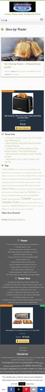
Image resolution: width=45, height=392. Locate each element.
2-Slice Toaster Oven (20, 169)
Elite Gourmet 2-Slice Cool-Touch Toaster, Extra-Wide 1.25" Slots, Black (23, 117)
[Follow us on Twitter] (6, 20)
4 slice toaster (31, 169)
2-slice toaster (8, 169)
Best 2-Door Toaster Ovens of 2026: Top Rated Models (23, 302)
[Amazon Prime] (23, 120)
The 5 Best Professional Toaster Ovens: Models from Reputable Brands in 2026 (23, 287)
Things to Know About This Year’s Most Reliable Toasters (23, 257)
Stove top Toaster (20, 71)
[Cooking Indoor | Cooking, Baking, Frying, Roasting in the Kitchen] (22, 7)
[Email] (34, 389)
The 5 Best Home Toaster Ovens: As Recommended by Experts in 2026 (23, 284)
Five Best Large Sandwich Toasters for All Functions (23, 272)
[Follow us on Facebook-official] (4, 20)
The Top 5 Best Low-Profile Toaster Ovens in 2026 (23, 290)
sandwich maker (15, 195)
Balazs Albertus (18, 219)
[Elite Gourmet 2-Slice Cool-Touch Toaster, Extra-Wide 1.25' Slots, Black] (22, 103)
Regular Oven (23, 192)
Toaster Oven (10, 202)
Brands (35, 172)
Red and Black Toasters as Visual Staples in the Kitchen (23, 252)
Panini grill (28, 185)
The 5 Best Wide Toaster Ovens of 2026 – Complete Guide (22, 282)
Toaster (8, 71)
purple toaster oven (7, 192)
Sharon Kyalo (37, 71)
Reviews (32, 192)
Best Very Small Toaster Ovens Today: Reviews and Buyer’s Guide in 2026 (22, 300)
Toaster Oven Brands (26, 203)
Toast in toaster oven (31, 206)
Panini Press (8, 188)
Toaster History (36, 199)
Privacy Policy (23, 350)
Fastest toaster (14, 179)
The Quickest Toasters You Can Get (23, 254)
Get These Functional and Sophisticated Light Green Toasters (22, 274)
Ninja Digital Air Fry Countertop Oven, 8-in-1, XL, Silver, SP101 (22, 330)
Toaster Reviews (18, 206)
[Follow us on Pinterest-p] (2, 20)
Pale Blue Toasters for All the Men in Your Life (23, 267)
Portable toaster (38, 189)
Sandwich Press (26, 195)
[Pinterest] (26, 389)
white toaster (29, 209)
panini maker (36, 185)
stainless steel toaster (14, 199)
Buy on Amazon (23, 128)
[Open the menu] (41, 19)
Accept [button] (22, 384)
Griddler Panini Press (25, 179)
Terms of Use (22, 348)
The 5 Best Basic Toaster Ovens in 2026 (22, 297)
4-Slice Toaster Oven (15, 172)
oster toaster (20, 185)
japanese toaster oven (31, 182)
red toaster (16, 192)
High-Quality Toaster (8, 182)
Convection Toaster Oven (26, 176)
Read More (30, 384)
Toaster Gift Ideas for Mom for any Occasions (23, 262)
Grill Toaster (37, 179)
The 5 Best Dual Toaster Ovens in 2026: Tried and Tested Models (23, 295)
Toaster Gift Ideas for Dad (23, 259)
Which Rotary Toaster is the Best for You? (23, 269)
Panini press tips (20, 189)
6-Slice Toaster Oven (27, 172)
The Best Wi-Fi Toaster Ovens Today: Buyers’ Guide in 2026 (23, 292)
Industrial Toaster (19, 182)
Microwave (13, 185)
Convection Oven (12, 176)
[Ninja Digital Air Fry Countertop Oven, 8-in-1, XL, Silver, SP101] (22, 317)
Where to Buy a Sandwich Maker (16, 209)
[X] (18, 389)
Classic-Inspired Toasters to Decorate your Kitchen (22, 249)
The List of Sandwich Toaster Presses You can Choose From (23, 244)
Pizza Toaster (30, 189)
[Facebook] (11, 389)
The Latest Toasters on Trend (23, 247)
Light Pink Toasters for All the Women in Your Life (22, 264)
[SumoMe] (41, 389)
